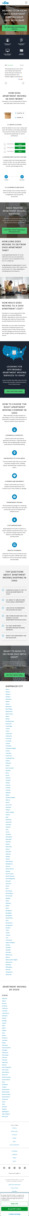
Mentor (8, 859)
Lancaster (8, 824)
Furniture (14, 1134)
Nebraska (5, 1062)
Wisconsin (5, 1116)
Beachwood (9, 711)
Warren (8, 957)
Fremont (8, 790)
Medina (8, 856)
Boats (14, 1141)
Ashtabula (8, 699)
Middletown (9, 864)
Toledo (8, 932)
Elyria (7, 773)
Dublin (7, 765)
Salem (7, 900)
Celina (7, 731)
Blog (14, 1161)
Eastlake (8, 770)
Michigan (4, 1050)
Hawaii (4, 1023)
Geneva (8, 800)
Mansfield (8, 839)
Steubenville (9, 918)
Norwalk (8, 881)
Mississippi (5, 1055)
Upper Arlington (10, 942)
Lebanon (8, 827)
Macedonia (9, 837)
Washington (5, 1111)
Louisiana (4, 1040)
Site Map (14, 1191)
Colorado (4, 1010)
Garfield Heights (10, 797)
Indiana (4, 1030)
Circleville (8, 741)
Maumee (8, 854)
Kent (7, 817)
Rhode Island (5, 1092)
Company (14, 1151)
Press (14, 1158)
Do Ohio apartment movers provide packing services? (15, 627)
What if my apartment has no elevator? (16, 636)
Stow (7, 920)
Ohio (3, 1082)
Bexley (8, 719)
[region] (14, 1204)
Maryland (4, 1045)
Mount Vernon (10, 868)
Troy (7, 937)
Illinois (4, 1028)
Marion (8, 844)
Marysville (9, 846)
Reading (8, 898)
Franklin (8, 787)
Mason (8, 849)
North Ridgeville (10, 878)
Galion (7, 795)
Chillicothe (9, 736)
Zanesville (8, 974)
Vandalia (8, 950)
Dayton (8, 760)
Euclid (7, 775)
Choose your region (14, 1173)
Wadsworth (9, 955)
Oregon (4, 1087)
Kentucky (4, 1038)
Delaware (8, 763)
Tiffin (7, 930)
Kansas (4, 1035)
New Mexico (5, 1072)
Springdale (9, 913)
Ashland (8, 696)
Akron (7, 689)
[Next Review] (23, 83)
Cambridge (9, 726)
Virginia (4, 1109)
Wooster (8, 969)
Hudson (8, 814)
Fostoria (8, 785)
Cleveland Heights (11, 748)
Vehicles (14, 1128)
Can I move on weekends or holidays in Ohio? (15, 609)
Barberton (9, 706)
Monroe (8, 866)
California (5, 1008)
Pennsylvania (5, 1089)
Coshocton (9, 755)
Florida (4, 1018)
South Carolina (6, 1094)
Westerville (9, 962)
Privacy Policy (14, 1188)
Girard (7, 802)
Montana (4, 1060)
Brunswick (9, 723)
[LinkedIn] (25, 1168)
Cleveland (8, 746)
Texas (3, 1101)
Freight (14, 1138)
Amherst (8, 694)
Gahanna (8, 792)
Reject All (14, 1204)
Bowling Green (10, 721)
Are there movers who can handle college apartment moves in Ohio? (16, 618)
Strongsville (9, 925)
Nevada (4, 1065)
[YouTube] (19, 1168)
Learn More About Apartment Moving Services (14, 231)
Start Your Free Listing (14, 391)
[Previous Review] (5, 83)
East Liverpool (10, 768)
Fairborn (8, 778)
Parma (7, 886)
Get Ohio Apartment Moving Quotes (14, 28)
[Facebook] (4, 1168)
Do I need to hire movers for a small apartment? (15, 601)
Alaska (4, 1001)
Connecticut (5, 1013)
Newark (8, 871)
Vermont (4, 1106)
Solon (7, 908)
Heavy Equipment (14, 1144)
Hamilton (8, 807)
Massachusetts (6, 1047)
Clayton (8, 743)
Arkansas (4, 1006)
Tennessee (5, 1099)
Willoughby (9, 967)
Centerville (9, 733)
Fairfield (8, 780)
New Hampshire (6, 1067)
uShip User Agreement (14, 1184)
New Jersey (5, 1069)
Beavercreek (9, 714)
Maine (4, 1042)
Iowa (3, 1033)
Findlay (8, 782)
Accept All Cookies (14, 1209)
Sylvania (8, 927)
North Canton (9, 873)
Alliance (8, 691)
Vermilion (8, 952)
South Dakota (6, 1097)
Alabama (4, 998)
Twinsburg (9, 940)
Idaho (3, 1025)
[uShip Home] (5, 2)
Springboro (9, 910)
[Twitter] (14, 1168)
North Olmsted (10, 876)
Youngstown (9, 972)
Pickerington (9, 893)
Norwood (8, 883)
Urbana (8, 945)
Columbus (8, 753)
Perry (7, 888)
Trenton (8, 935)
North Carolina (6, 1077)
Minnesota (5, 1052)
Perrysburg (9, 891)
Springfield (9, 915)
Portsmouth (9, 896)
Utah (3, 1104)
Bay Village (9, 709)
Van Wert (8, 947)
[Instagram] (9, 1168)
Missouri (4, 1057)
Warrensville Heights (11, 959)
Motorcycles (14, 1131)
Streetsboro (9, 923)
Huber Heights (10, 812)
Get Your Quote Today (14, 675)
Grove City (9, 805)
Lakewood (9, 822)
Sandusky (8, 903)
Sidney (7, 905)
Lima (7, 829)
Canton (8, 728)
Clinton (8, 750)
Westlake (8, 964)
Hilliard (8, 809)
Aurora (8, 704)
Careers (14, 1154)
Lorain (7, 832)
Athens (8, 701)
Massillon (8, 851)
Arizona (4, 1003)
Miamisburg (9, 861)
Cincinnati (8, 738)
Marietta (8, 841)
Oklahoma (5, 1084)
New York (5, 1074)
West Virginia (6, 1114)
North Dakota (6, 1079)
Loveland (8, 834)
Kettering (8, 819)
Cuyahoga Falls (10, 758)
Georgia (4, 1020)
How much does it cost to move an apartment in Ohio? (16, 592)
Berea (7, 716)
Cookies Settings (14, 1214)
